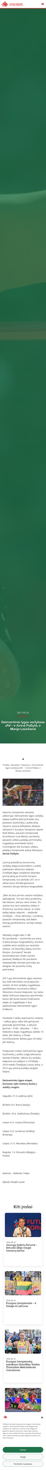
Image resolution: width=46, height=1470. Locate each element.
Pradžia (6, 765)
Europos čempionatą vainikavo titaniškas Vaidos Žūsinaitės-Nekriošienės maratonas (23, 1366)
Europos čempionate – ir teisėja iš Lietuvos (21, 1304)
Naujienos (25, 765)
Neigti (23, 1457)
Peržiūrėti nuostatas (23, 1464)
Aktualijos (15, 765)
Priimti (23, 1450)
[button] (42, 1417)
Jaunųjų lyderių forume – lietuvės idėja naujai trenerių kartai (21, 1247)
